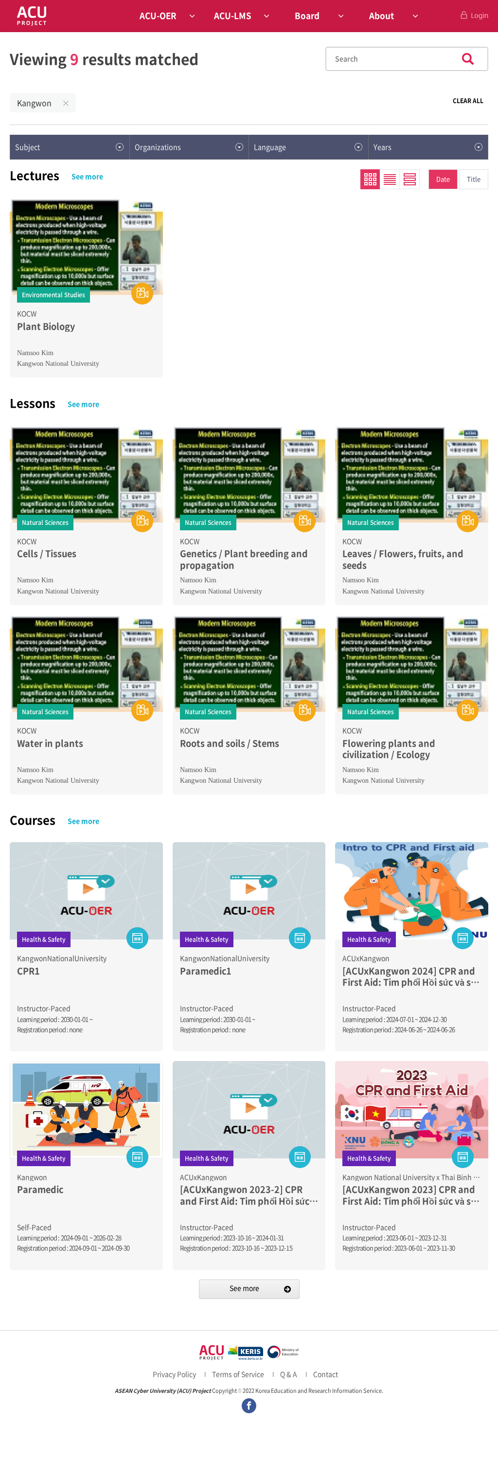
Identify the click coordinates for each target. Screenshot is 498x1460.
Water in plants (50, 743)
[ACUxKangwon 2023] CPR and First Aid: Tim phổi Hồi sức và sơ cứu (409, 1195)
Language (270, 147)
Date (443, 178)
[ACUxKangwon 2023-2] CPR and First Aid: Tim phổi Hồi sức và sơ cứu (244, 1195)
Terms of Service (238, 1374)
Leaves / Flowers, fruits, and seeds (402, 559)
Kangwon (34, 102)
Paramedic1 (205, 970)
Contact (325, 1374)
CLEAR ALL (468, 100)
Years (382, 147)
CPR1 (28, 970)
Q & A (288, 1374)
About (381, 15)
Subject (27, 147)
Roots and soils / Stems (229, 743)
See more (87, 176)
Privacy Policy (174, 1374)
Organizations (158, 147)
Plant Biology (46, 326)
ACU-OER (158, 15)
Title (473, 178)
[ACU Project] (31, 16)
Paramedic (40, 1189)
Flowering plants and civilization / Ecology (388, 749)
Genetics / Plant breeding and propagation (244, 559)
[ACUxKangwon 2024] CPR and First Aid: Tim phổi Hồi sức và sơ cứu (409, 976)
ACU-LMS (232, 15)
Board (307, 15)
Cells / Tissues (46, 553)
